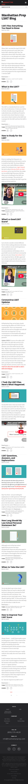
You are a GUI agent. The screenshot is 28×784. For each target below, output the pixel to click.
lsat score (11, 686)
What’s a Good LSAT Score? (11, 220)
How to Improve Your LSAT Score (12, 616)
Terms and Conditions (14, 769)
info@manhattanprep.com (14, 739)
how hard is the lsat (10, 126)
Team (7, 723)
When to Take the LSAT (13, 567)
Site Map (14, 778)
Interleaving (14, 209)
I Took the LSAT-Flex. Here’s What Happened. (13, 383)
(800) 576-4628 (14, 732)
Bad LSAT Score (19, 291)
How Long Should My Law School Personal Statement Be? (12, 523)
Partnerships (21, 721)
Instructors (7, 721)
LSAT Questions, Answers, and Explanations (9, 458)
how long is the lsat (19, 126)
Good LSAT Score (9, 292)
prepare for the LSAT (18, 686)
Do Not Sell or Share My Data (14, 773)
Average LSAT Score (10, 291)
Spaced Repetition (20, 210)
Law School (8, 557)
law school (19, 255)
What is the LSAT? (10, 86)
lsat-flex (20, 79)
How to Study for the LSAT (12, 136)
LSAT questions (15, 513)
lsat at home (17, 447)
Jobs (21, 719)
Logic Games (20, 167)
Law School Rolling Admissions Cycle (13, 606)
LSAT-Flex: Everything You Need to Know (12, 26)
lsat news (18, 373)
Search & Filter (6, 7)
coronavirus (8, 79)
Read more (5, 76)
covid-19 (13, 79)
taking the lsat (8, 448)
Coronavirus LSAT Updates (10, 301)
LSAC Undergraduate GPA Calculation (14, 559)
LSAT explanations (19, 510)
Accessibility (14, 775)
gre (20, 709)
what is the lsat (13, 128)
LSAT (17, 79)
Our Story (7, 719)
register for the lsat (12, 127)
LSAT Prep (12, 210)
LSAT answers (11, 510)
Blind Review (8, 209)
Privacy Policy (14, 771)
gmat (7, 709)
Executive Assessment (7, 712)
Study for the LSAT (9, 212)
